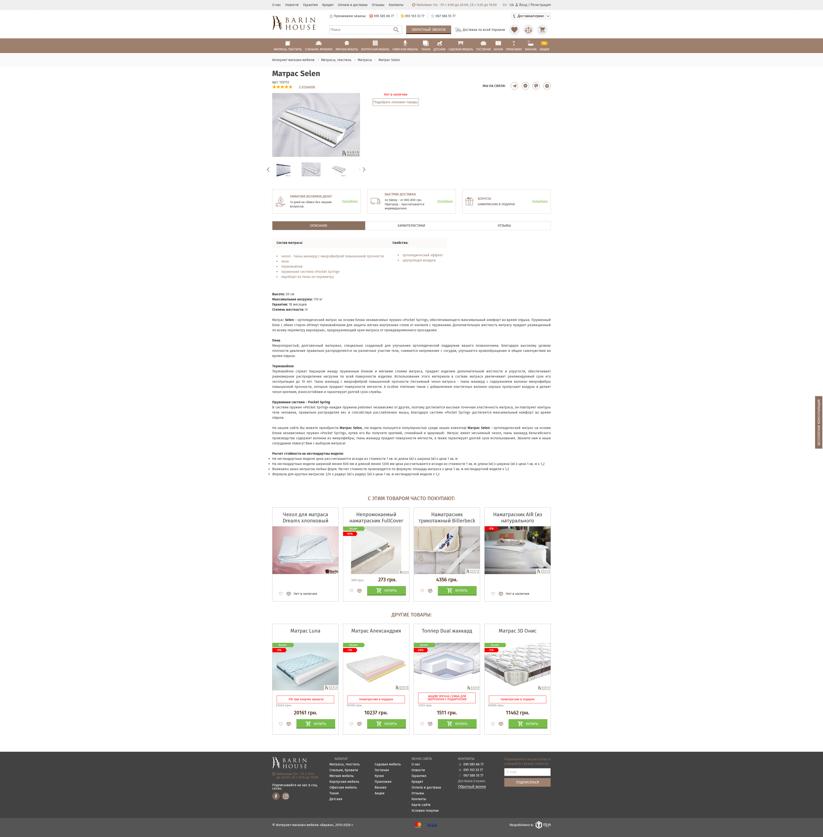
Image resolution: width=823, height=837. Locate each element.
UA (511, 5)
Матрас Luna (305, 631)
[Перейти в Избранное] (514, 29)
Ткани (334, 793)
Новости (292, 5)
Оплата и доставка (353, 5)
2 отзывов (307, 86)
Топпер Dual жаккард (447, 631)
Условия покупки (425, 811)
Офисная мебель (343, 787)
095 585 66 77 (473, 764)
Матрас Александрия (376, 631)
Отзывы (378, 5)
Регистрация (541, 5)
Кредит (328, 5)
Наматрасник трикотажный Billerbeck (447, 518)
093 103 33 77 (473, 770)
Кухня (379, 776)
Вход (523, 5)
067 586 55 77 (473, 775)
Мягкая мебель (341, 776)
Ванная (380, 787)
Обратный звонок (429, 30)
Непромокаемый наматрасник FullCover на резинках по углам (376, 521)
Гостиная (382, 770)
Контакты (396, 5)
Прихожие (383, 782)
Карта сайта (421, 805)
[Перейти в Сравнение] (528, 29)
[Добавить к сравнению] (286, 594)
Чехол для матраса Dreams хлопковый (305, 518)
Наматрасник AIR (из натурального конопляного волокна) (517, 521)
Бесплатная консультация (819, 422)
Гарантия (310, 5)
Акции (379, 793)
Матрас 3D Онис (517, 631)
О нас (276, 5)
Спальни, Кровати (343, 770)
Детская (335, 799)
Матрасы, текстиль (344, 764)
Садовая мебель (388, 764)
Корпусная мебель (344, 782)
